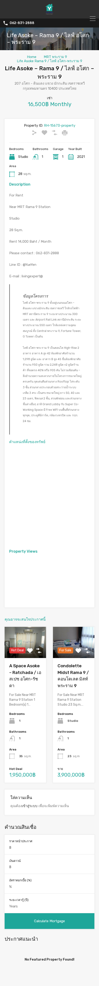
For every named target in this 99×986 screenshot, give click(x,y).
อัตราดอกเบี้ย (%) (20, 880)
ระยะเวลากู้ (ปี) (19, 900)
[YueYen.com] (49, 13)
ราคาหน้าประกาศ (20, 841)
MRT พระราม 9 (55, 57)
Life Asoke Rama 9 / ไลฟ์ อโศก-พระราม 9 (49, 61)
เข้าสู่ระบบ (30, 806)
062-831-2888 (22, 23)
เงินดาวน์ (15, 861)
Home (31, 57)
